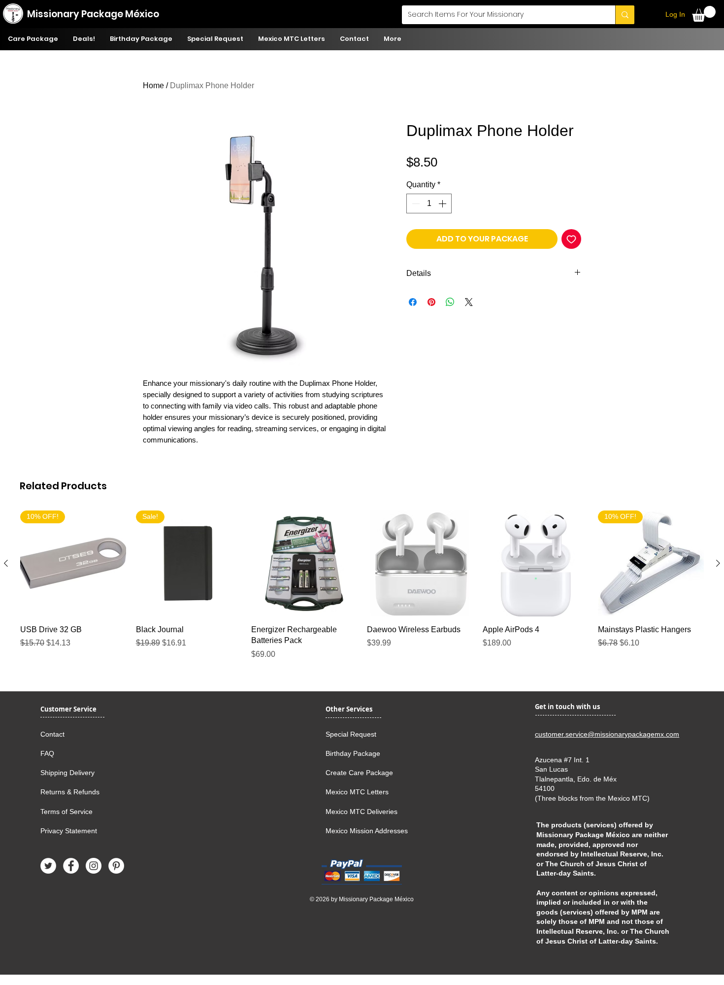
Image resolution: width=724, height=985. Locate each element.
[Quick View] (304, 563)
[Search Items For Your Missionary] (624, 14)
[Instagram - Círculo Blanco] (93, 866)
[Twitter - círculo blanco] (48, 866)
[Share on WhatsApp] (450, 302)
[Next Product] (718, 563)
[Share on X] (469, 302)
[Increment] (443, 203)
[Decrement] (415, 203)
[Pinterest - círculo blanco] (116, 866)
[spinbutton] (429, 203)
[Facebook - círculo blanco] (71, 866)
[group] (362, 591)
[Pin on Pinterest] (431, 302)
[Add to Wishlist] (571, 239)
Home (153, 85)
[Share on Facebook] (413, 302)
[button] (704, 14)
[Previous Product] (6, 563)
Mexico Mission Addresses (367, 831)
